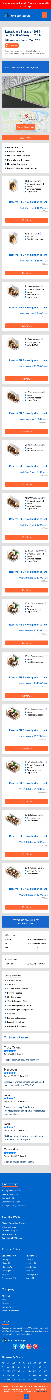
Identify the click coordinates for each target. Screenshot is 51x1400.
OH (45, 1375)
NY (40, 1375)
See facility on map (25, 127)
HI (13, 1367)
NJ (24, 1375)
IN (34, 1367)
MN (29, 1371)
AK (3, 1363)
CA (24, 1363)
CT (34, 1363)
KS (40, 1367)
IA (19, 1367)
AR (13, 1363)
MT (45, 1371)
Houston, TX (31, 1263)
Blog (4, 1299)
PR (19, 1379)
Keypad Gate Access (16, 1018)
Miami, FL (6, 1263)
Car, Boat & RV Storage (12, 1238)
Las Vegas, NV (8, 1270)
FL (3, 1367)
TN (40, 1379)
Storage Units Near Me (12, 1190)
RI (24, 1379)
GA (8, 1367)
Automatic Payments (16, 1026)
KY (45, 1367)
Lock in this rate (15, 147)
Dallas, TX (30, 1259)
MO (34, 1371)
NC (3, 1375)
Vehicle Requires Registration (20, 1009)
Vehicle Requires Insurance (19, 1005)
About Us (6, 1296)
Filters (28, 137)
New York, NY (31, 1256)
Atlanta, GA (31, 1267)
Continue (27, 220)
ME (19, 1371)
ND (8, 1375)
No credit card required (18, 155)
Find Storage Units (10, 1194)
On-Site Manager (15, 997)
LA (3, 1371)
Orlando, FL (31, 1270)
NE (13, 1375)
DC (40, 1363)
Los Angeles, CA (9, 1256)
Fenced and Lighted (15, 1022)
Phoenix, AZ (7, 1267)
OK (3, 1379)
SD (34, 1379)
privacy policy (42, 1391)
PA (13, 1379)
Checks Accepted (15, 984)
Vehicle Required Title (17, 1001)
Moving (5, 1303)
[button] (5, 92)
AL (8, 1363)
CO (29, 1363)
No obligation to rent (17, 164)
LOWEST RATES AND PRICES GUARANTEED (25, 921)
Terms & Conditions (10, 1310)
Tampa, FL (6, 1274)
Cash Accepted (14, 980)
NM (29, 1375)
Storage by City (9, 1198)
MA (8, 1371)
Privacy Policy (8, 1307)
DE (45, 1363)
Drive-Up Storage (10, 1227)
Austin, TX (30, 1278)
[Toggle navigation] (44, 15)
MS (40, 1371)
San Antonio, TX (9, 1278)
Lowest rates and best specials (22, 168)
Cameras (11, 1013)
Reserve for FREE (15, 151)
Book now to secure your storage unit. (21, 67)
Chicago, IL (7, 1259)
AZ (19, 1363)
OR (8, 1379)
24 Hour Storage (9, 1230)
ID (24, 1367)
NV (34, 1375)
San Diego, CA (32, 1274)
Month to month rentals (18, 160)
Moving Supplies (14, 992)
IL (29, 1367)
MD (13, 1371)
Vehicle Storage (9, 1234)
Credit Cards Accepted (17, 988)
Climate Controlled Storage (14, 1223)
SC (29, 1379)
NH (19, 1375)
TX (45, 1379)
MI (24, 1371)
